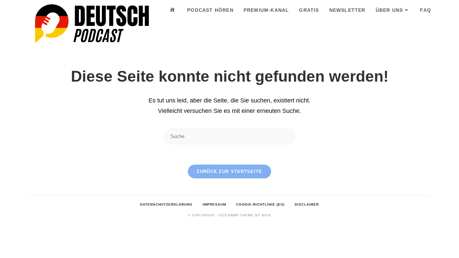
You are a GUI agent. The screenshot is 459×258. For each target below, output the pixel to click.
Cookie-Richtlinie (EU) (260, 204)
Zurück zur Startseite (229, 171)
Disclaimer (307, 204)
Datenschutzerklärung (166, 204)
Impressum (214, 204)
